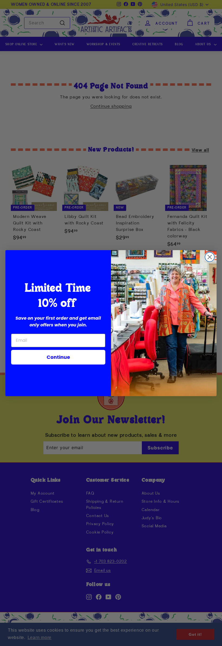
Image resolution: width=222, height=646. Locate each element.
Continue (58, 357)
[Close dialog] (209, 257)
